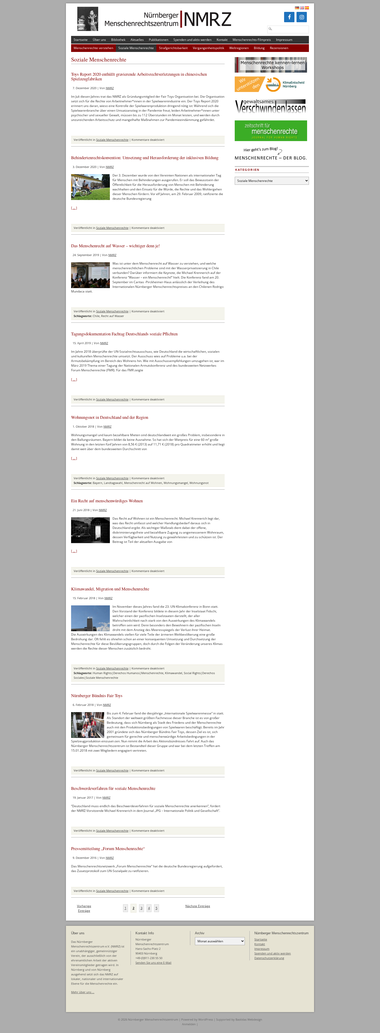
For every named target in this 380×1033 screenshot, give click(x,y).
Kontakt (222, 39)
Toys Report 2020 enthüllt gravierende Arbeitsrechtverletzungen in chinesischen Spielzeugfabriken (139, 76)
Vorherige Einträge (84, 908)
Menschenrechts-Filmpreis (252, 39)
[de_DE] (297, 8)
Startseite (81, 39)
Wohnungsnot (199, 483)
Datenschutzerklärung (269, 958)
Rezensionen (279, 48)
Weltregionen (239, 48)
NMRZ (110, 88)
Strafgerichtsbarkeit (173, 48)
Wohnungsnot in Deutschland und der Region (109, 417)
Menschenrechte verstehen (93, 48)
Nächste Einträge (197, 906)
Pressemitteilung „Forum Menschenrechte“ (108, 848)
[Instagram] (302, 17)
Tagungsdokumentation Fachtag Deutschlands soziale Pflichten (124, 334)
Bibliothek (118, 39)
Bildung (259, 48)
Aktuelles (137, 39)
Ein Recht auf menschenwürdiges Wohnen (107, 501)
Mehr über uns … (82, 992)
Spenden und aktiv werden (192, 39)
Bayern (97, 483)
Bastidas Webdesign (248, 1019)
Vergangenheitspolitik (208, 48)
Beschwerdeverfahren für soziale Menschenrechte (113, 788)
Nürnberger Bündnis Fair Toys (97, 695)
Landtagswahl (113, 483)
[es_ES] (307, 8)
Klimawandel (173, 673)
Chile (96, 316)
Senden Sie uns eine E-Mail (153, 963)
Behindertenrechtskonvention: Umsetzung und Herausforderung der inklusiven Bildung (144, 157)
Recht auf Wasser (112, 316)
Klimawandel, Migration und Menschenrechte (110, 589)
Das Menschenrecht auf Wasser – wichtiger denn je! (115, 246)
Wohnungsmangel (176, 483)
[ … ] (74, 208)
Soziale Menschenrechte (136, 48)
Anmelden (189, 1024)
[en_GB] (302, 8)
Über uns (99, 39)
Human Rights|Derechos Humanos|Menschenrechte (128, 673)
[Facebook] (289, 17)
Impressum (284, 39)
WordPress (205, 1019)
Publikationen (158, 39)
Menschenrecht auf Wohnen (143, 483)
